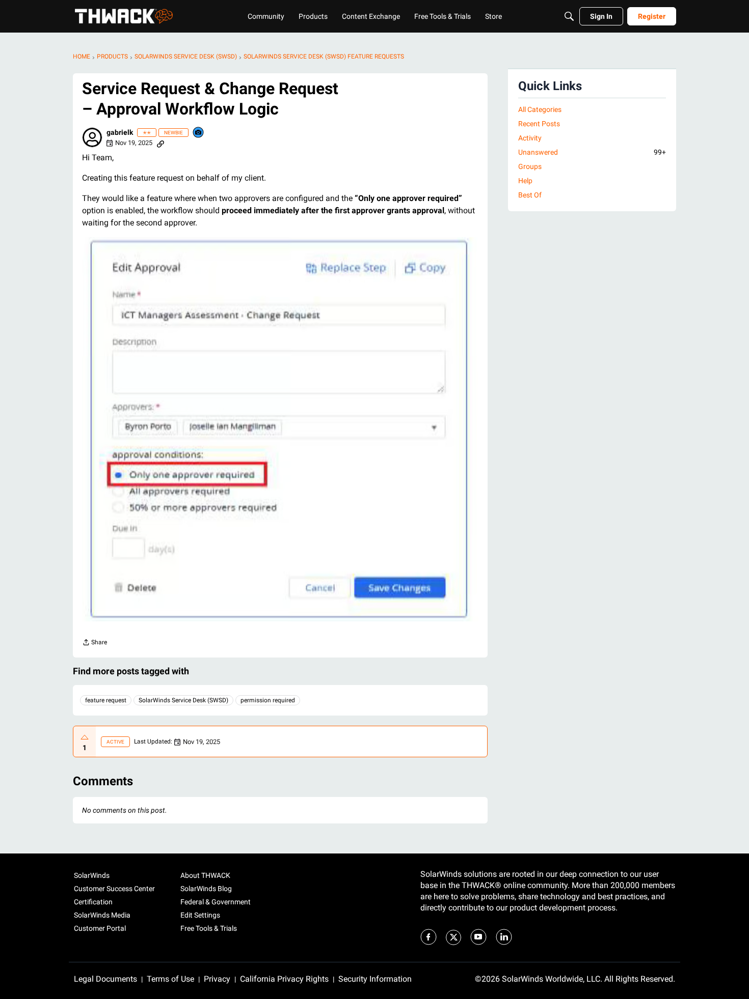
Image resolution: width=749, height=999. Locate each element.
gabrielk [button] (119, 132)
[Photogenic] (199, 133)
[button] (92, 137)
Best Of (530, 195)
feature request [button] (105, 700)
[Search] (569, 16)
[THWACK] (124, 16)
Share (94, 643)
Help (525, 181)
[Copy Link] (160, 143)
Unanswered (592, 152)
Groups (530, 166)
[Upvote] (84, 737)
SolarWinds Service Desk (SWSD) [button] (183, 700)
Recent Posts (539, 124)
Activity (530, 138)
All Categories (539, 109)
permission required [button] (267, 700)
